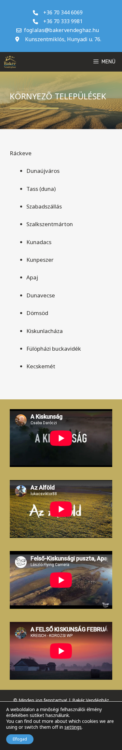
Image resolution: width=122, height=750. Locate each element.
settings (73, 727)
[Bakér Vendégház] (10, 62)
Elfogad (20, 739)
